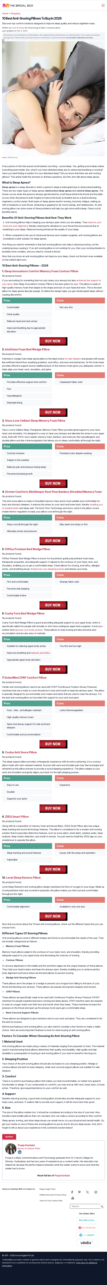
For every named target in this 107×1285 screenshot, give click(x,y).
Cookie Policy (56, 1201)
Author (9, 1136)
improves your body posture (28, 629)
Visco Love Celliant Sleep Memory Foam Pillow (35, 420)
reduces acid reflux (40, 652)
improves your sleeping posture (48, 569)
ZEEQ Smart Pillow (17, 816)
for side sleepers (73, 358)
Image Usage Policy (47, 1189)
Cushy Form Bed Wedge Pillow (24, 613)
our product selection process (79, 37)
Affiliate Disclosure (47, 1195)
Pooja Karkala (26, 1145)
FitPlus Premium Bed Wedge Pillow (27, 549)
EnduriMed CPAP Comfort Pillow (25, 677)
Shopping (15, 13)
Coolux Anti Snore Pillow (21, 752)
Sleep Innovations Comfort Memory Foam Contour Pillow (41, 271)
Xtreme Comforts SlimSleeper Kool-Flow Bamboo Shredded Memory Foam (53, 491)
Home (5, 13)
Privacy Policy (60, 1195)
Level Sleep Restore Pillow (23, 877)
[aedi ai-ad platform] (18, 42)
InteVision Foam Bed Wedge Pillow (27, 349)
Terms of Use (45, 1201)
